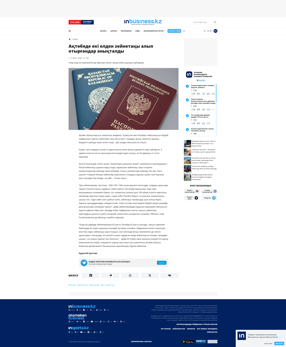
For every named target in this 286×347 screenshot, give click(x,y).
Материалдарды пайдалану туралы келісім (197, 324)
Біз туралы (166, 329)
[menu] (69, 31)
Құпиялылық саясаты (141, 341)
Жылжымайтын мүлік (154, 31)
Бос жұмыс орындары (207, 329)
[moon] (211, 31)
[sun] (205, 31)
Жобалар (191, 329)
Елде (137, 31)
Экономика (126, 31)
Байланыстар (179, 329)
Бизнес (103, 31)
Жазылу (279, 343)
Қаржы (113, 31)
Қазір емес (268, 343)
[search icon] (215, 22)
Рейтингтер (212, 332)
